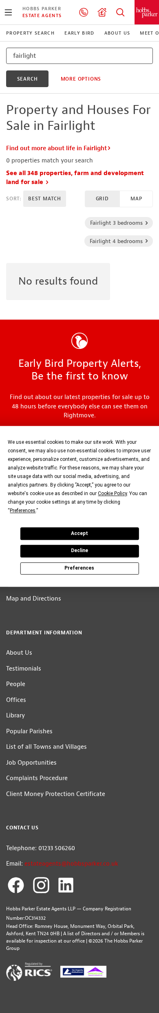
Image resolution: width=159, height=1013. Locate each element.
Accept (79, 533)
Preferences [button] (22, 510)
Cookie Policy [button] (112, 493)
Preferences (79, 568)
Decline (79, 551)
